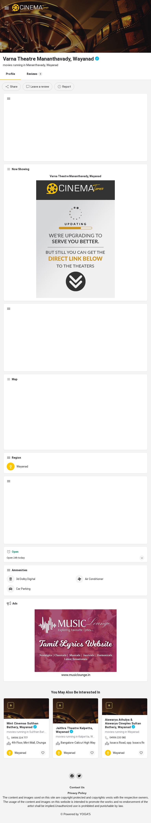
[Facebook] (72, 776)
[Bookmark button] (43, 753)
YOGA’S (85, 814)
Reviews (34, 73)
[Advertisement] (75, 130)
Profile (10, 73)
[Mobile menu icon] (6, 8)
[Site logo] (30, 8)
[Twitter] (79, 776)
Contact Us (77, 787)
